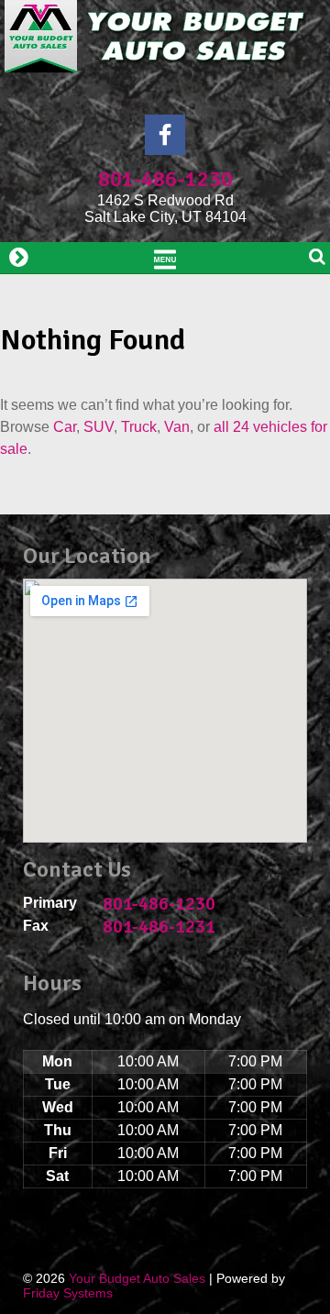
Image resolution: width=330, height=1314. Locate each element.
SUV (98, 427)
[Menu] (165, 257)
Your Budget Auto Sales (137, 1278)
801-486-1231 (159, 926)
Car (64, 427)
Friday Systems (68, 1293)
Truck (139, 427)
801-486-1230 (165, 179)
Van (177, 427)
